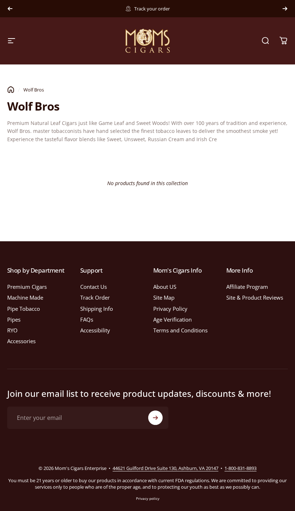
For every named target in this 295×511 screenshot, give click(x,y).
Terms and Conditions (180, 330)
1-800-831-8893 (240, 468)
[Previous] (10, 8)
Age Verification (172, 319)
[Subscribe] (155, 418)
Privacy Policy (170, 308)
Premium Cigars (27, 286)
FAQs (86, 319)
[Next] (285, 8)
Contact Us (93, 286)
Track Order (95, 297)
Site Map (163, 297)
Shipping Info (96, 308)
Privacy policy (147, 498)
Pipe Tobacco (23, 308)
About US (164, 286)
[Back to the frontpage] (10, 89)
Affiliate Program (247, 286)
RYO (12, 330)
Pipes (14, 319)
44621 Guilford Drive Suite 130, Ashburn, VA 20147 (165, 468)
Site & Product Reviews (254, 297)
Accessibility (95, 330)
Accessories (21, 341)
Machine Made (25, 297)
